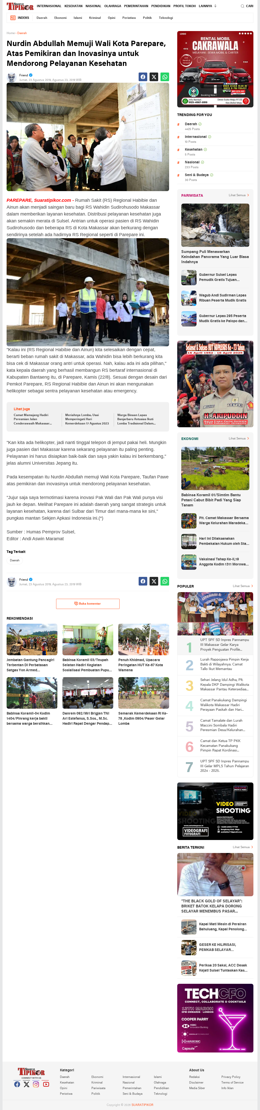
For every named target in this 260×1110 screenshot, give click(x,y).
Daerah (42, 18)
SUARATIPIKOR (142, 1105)
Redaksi (194, 1077)
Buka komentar (90, 603)
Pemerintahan (136, 6)
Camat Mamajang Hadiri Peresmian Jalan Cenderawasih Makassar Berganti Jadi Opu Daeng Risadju (32, 420)
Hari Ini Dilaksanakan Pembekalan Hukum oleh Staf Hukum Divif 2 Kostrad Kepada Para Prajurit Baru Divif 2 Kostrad (224, 542)
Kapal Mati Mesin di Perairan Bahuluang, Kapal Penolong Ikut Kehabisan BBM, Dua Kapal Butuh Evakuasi (222, 927)
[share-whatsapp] (164, 77)
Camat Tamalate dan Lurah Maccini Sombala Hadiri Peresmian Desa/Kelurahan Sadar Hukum (221, 726)
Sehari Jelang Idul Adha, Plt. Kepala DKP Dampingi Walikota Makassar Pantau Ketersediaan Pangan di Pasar (224, 685)
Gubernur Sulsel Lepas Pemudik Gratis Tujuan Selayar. (218, 278)
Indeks (23, 18)
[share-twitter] (154, 77)
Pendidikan (160, 6)
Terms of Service (232, 1082)
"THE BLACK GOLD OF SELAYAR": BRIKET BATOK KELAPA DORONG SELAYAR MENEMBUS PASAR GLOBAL (211, 906)
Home (11, 33)
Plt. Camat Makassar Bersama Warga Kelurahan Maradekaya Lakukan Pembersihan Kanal (224, 521)
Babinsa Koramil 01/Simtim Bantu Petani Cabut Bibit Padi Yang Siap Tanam (211, 500)
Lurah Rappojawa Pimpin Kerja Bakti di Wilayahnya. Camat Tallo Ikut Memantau (224, 664)
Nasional (93, 6)
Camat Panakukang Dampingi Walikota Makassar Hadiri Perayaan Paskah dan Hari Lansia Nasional (223, 706)
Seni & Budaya (197, 175)
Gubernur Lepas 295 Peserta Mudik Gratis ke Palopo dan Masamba (222, 319)
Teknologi (166, 18)
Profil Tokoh (184, 6)
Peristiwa (129, 18)
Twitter (26, 1090)
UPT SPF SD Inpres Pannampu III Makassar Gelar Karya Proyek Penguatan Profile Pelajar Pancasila (224, 645)
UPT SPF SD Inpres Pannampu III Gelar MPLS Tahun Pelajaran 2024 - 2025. (224, 766)
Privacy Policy (230, 1077)
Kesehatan (73, 6)
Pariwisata (98, 1088)
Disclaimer (196, 1082)
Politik (147, 18)
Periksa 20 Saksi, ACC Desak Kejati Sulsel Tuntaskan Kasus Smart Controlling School (223, 968)
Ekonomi (60, 18)
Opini (111, 18)
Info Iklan (227, 1088)
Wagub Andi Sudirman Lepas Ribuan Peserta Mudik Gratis (222, 298)
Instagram (36, 1090)
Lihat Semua (237, 195)
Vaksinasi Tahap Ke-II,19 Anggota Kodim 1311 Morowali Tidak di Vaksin (223, 562)
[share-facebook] (143, 77)
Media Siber (197, 1088)
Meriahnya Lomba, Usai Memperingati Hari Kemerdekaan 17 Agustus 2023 (87, 419)
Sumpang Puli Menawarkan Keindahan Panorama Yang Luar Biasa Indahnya (215, 257)
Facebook (17, 1090)
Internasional (49, 6)
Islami (78, 18)
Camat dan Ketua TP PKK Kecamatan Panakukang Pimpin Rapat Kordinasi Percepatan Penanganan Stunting (220, 746)
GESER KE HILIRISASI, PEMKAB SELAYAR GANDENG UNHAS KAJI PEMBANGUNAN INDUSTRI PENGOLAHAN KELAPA (222, 948)
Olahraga (112, 6)
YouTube (45, 1090)
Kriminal (95, 18)
